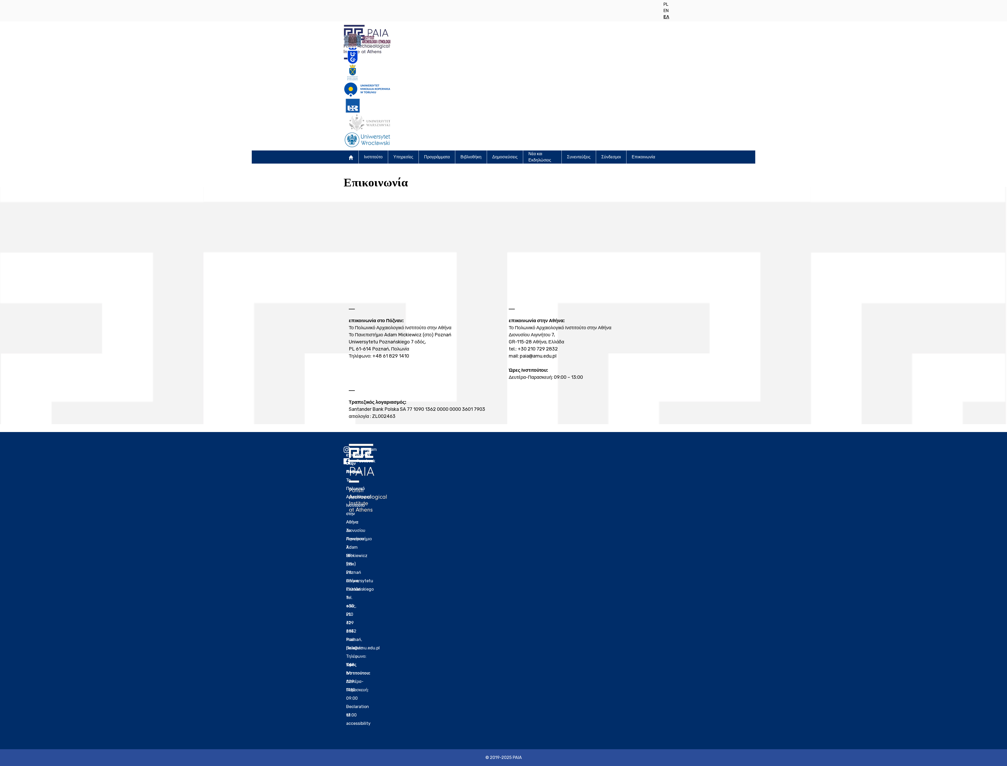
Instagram (350, 449)
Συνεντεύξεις (579, 156)
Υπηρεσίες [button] (403, 156)
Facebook (350, 461)
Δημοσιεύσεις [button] (505, 156)
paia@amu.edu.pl (538, 356)
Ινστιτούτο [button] (373, 156)
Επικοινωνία (643, 156)
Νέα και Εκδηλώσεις (539, 157)
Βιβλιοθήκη (470, 156)
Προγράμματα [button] (437, 156)
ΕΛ (666, 16)
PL (665, 4)
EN (666, 10)
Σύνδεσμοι (611, 156)
